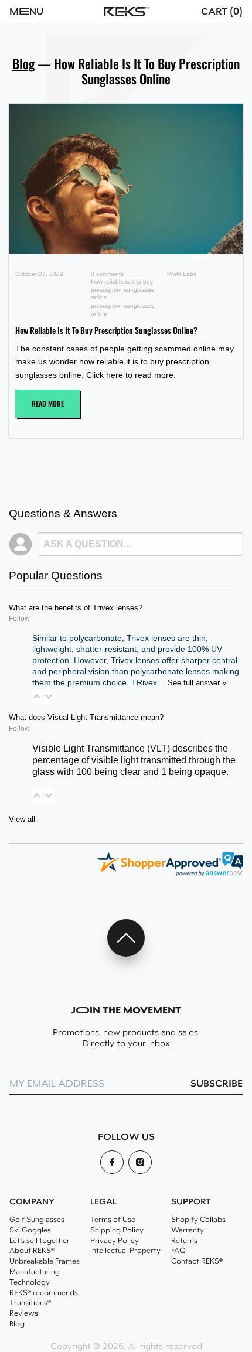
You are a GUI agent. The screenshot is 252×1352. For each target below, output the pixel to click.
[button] (44, 11)
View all (22, 819)
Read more (48, 403)
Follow (19, 618)
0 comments (107, 274)
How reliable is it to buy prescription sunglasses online (122, 289)
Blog (23, 63)
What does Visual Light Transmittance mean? (86, 717)
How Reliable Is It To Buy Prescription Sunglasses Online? (106, 330)
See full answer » (197, 683)
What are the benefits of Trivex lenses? (75, 608)
